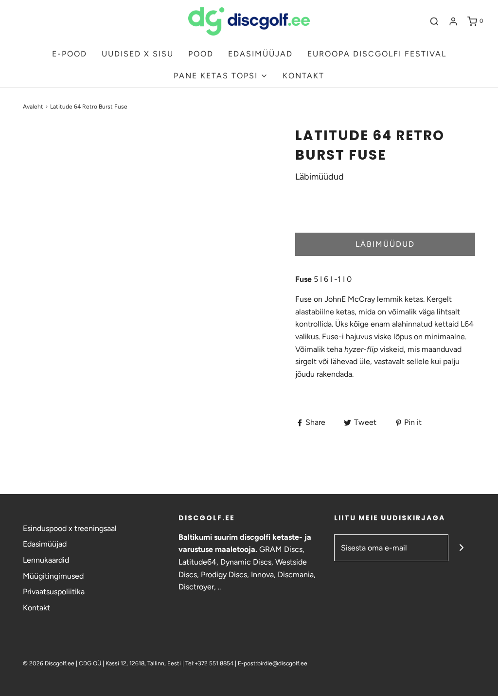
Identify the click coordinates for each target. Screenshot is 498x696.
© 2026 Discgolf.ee (49, 663)
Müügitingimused (53, 576)
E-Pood (69, 53)
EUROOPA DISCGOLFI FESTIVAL (376, 53)
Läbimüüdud (385, 244)
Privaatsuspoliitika (54, 591)
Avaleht (33, 106)
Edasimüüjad (45, 544)
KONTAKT (303, 75)
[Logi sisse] (453, 21)
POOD (200, 53)
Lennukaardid (46, 560)
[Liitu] (461, 547)
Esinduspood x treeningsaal (70, 528)
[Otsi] (434, 21)
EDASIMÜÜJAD (260, 53)
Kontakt (36, 607)
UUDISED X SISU (138, 53)
